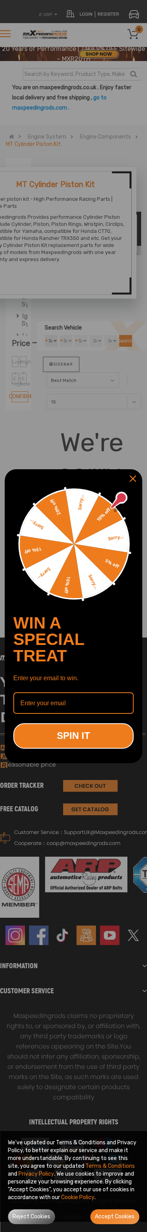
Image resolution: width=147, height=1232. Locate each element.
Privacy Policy (36, 1174)
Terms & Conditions (110, 1166)
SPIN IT (73, 735)
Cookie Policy (77, 1197)
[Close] (132, 478)
